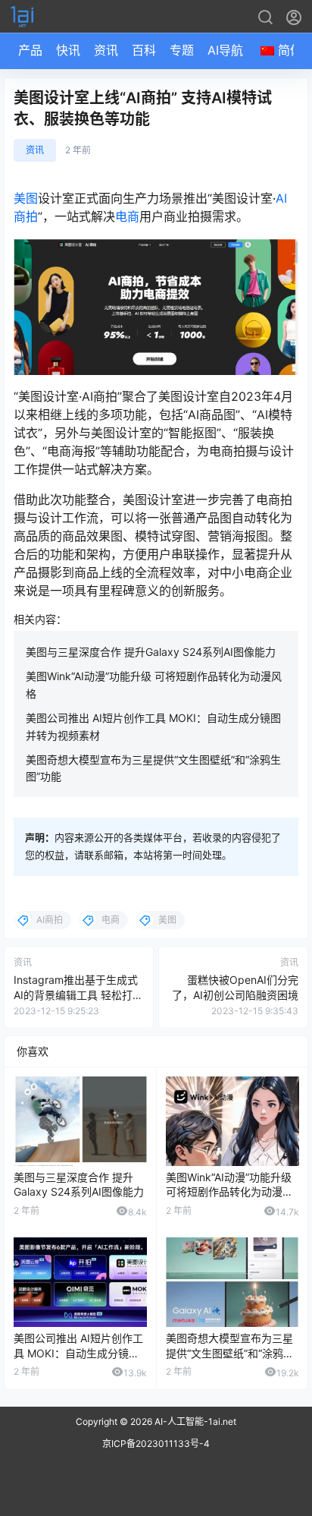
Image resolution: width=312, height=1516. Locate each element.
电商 (127, 216)
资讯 (106, 50)
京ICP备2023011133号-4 (156, 1443)
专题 (182, 50)
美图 (26, 198)
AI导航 (225, 50)
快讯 (68, 50)
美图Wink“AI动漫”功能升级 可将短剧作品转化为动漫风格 (229, 1192)
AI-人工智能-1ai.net (194, 1421)
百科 (144, 50)
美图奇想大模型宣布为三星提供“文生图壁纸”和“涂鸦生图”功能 (230, 1353)
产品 (30, 50)
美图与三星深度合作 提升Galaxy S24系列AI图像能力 (151, 651)
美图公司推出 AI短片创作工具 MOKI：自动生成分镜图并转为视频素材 (78, 1353)
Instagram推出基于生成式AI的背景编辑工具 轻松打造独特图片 (78, 994)
